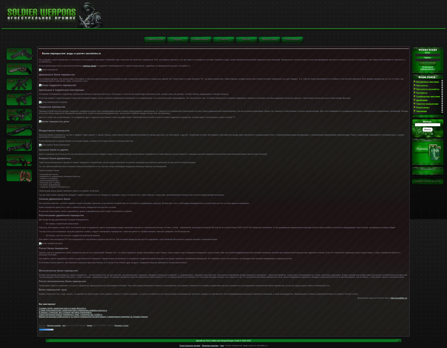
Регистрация (427, 67)
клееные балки (89, 66)
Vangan (89, 325)
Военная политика (54, 325)
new (63, 325)
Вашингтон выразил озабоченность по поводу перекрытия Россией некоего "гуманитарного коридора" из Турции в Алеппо (93, 317)
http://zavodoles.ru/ (399, 298)
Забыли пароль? (427, 69)
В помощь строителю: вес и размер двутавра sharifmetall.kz (65, 312)
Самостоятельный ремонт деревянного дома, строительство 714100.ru (70, 314)
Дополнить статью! (121, 325)
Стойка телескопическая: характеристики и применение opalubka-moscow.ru (73, 310)
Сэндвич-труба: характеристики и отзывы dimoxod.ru (62, 308)
